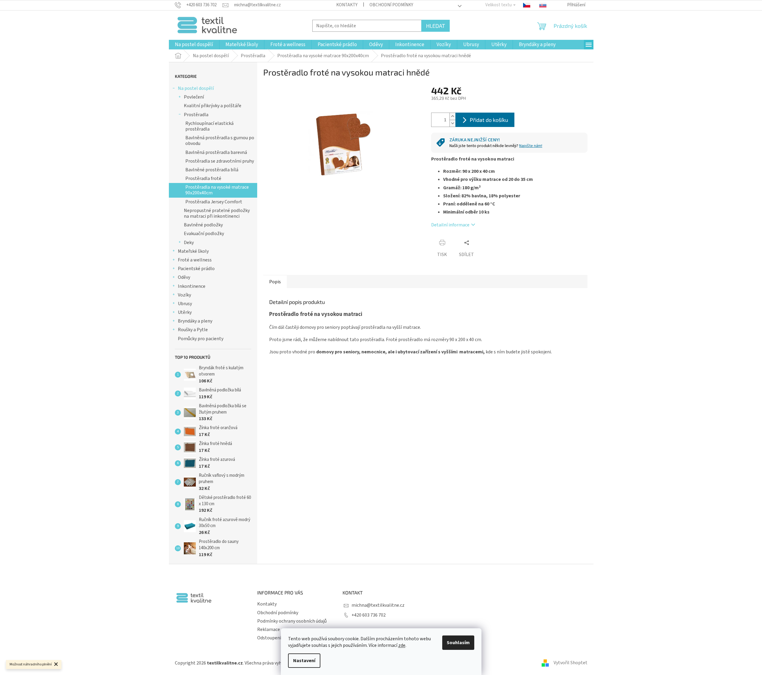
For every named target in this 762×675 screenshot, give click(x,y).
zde (401, 645)
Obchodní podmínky (391, 5)
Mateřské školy (193, 251)
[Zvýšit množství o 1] (452, 116)
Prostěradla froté (203, 178)
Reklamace (268, 629)
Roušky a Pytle (193, 329)
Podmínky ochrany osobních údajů (292, 621)
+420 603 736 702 (369, 615)
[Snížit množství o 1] (452, 123)
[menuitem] (194, 44)
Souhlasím (458, 642)
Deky (189, 242)
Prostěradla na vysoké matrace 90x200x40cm (217, 190)
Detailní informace (450, 225)
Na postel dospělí (196, 88)
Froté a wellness (195, 260)
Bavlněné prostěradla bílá (211, 170)
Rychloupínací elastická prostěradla (209, 126)
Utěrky (185, 312)
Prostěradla (196, 114)
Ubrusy (185, 303)
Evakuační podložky (204, 233)
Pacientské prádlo (196, 268)
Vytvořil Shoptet (570, 662)
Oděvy (184, 277)
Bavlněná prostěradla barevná (216, 152)
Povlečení (194, 97)
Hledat (435, 25)
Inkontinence (191, 286)
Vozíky (184, 295)
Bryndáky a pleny (195, 321)
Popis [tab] (275, 282)
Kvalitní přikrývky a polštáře (212, 105)
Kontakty (346, 5)
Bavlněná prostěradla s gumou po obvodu (219, 140)
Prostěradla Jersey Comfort (213, 202)
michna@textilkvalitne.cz (378, 605)
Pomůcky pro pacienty (200, 338)
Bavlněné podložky (203, 225)
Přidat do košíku (489, 119)
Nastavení (304, 660)
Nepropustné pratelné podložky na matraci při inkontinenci (217, 213)
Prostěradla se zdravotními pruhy (219, 161)
